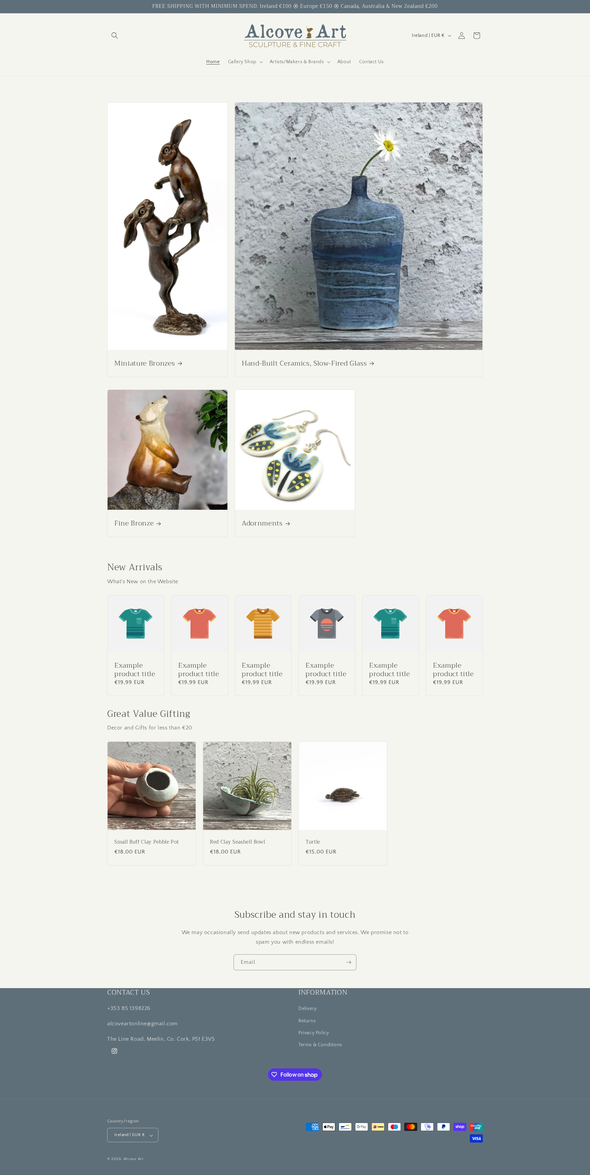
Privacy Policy (313, 1032)
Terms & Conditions (320, 1044)
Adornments (262, 523)
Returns (306, 1020)
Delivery (307, 1008)
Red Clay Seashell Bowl (237, 842)
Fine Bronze (134, 523)
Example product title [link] (134, 669)
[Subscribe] (348, 962)
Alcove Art (133, 1159)
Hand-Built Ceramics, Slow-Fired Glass (304, 363)
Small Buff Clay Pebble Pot (146, 842)
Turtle (313, 842)
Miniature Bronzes (144, 363)
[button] (114, 35)
